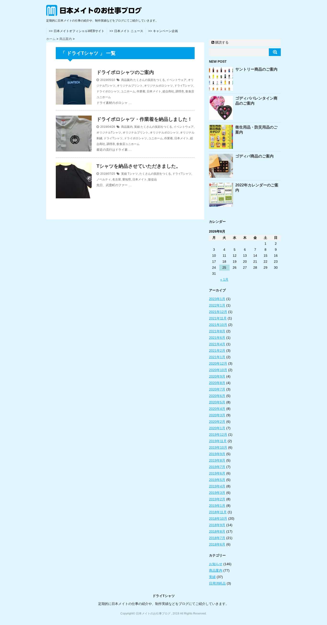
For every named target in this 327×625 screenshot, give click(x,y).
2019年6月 (217, 473)
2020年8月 (217, 383)
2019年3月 (217, 493)
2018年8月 (217, 531)
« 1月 (224, 279)
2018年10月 (218, 518)
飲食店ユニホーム (128, 144)
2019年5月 (217, 480)
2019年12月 (218, 434)
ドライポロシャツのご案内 (125, 72)
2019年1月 (217, 506)
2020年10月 (218, 370)
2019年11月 (218, 441)
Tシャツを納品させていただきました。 (138, 166)
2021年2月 (217, 350)
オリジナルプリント (130, 85)
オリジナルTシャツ (108, 132)
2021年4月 (217, 344)
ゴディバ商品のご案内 (254, 156)
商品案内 (127, 80)
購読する (221, 42)
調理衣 (179, 91)
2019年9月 (217, 454)
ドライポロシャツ (107, 91)
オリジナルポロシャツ (158, 85)
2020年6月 (217, 396)
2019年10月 (218, 447)
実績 (137, 126)
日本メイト (154, 91)
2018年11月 (218, 512)
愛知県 (126, 179)
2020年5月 (217, 402)
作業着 (141, 91)
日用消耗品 (217, 583)
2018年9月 (217, 525)
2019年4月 (217, 486)
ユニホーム (128, 91)
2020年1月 (217, 428)
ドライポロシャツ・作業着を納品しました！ (144, 119)
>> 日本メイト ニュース (126, 31)
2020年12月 (218, 363)
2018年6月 (217, 544)
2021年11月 (218, 318)
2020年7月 (217, 389)
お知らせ (215, 564)
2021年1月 (217, 357)
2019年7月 (217, 467)
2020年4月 (217, 409)
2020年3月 (217, 415)
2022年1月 (217, 305)
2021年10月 (218, 325)
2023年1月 (217, 299)
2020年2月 (217, 422)
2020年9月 (217, 376)
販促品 (152, 179)
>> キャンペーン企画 (163, 31)
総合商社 (168, 91)
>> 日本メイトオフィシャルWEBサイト (76, 31)
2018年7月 (217, 538)
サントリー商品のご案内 (256, 69)
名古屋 (116, 179)
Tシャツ (133, 173)
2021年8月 (217, 331)
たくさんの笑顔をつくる (149, 80)
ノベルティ (103, 179)
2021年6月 (217, 338)
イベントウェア (176, 80)
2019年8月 (217, 460)
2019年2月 (217, 499)
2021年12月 (218, 312)
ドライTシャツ (183, 85)
